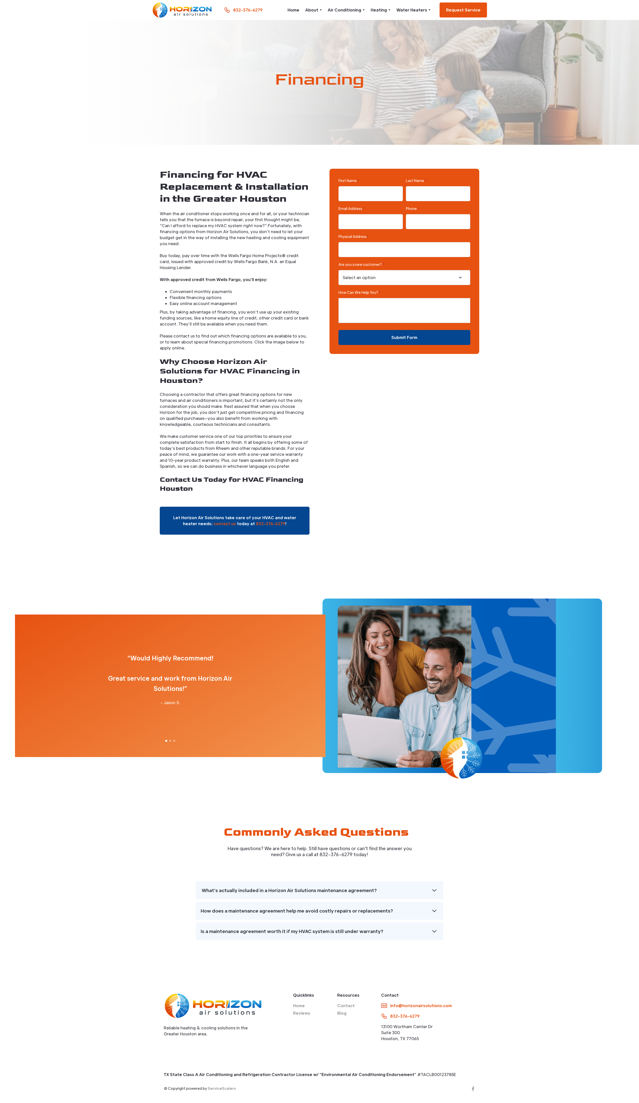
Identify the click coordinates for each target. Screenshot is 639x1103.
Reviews (301, 1013)
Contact (346, 1005)
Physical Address (353, 236)
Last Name (416, 180)
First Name (348, 180)
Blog (341, 1013)
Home (293, 9)
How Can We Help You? (359, 292)
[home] (182, 10)
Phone (412, 208)
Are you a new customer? (361, 264)
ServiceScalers (222, 1088)
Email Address (351, 208)
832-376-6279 (270, 523)
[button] (313, 10)
